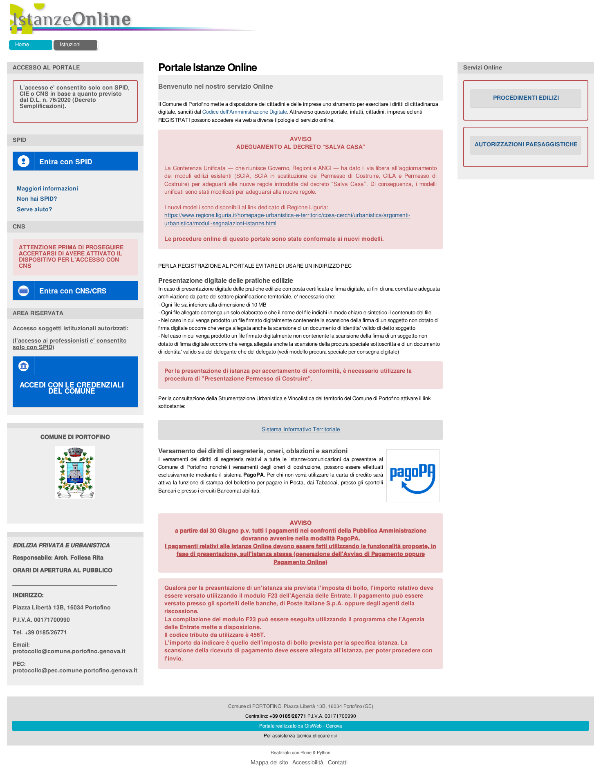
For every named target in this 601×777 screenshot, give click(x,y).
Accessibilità (307, 763)
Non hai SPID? (37, 199)
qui (334, 735)
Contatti (338, 763)
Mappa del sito (269, 763)
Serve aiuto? (34, 209)
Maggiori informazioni (47, 189)
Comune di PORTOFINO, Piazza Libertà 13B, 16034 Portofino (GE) (300, 706)
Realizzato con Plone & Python (300, 752)
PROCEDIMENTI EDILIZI (526, 98)
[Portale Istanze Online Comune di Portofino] (133, 19)
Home (22, 44)
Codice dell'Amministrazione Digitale (244, 112)
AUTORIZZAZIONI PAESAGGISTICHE (526, 145)
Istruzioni (70, 44)
